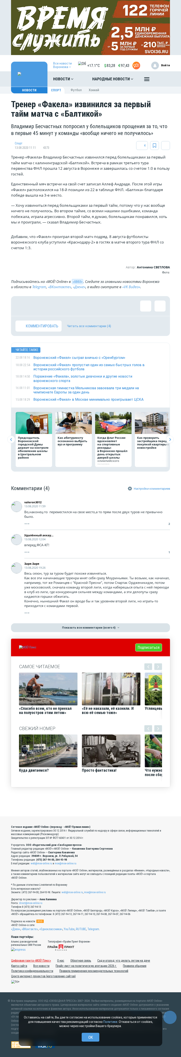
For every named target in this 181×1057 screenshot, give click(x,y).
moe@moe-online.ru (65, 863)
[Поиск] (162, 79)
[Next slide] (170, 439)
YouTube (69, 929)
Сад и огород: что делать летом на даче (123, 960)
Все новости (41, 966)
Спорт (56, 90)
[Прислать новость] (136, 65)
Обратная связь (80, 960)
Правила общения (134, 966)
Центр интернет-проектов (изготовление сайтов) (43, 976)
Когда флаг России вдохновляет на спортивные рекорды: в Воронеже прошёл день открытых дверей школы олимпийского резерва (112, 451)
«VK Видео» (131, 286)
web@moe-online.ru (41, 863)
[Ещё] (147, 80)
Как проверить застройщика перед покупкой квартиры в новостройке (153, 443)
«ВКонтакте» (59, 286)
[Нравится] (20, 306)
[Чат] (170, 1017)
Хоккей (94, 90)
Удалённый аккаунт (39, 535)
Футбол (76, 90)
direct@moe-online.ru (30, 903)
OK (90, 1037)
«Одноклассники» (50, 929)
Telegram (39, 286)
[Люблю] (49, 306)
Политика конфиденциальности (32, 971)
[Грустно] (78, 306)
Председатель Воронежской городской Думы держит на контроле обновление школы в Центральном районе (33, 447)
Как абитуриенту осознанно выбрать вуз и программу (72, 441)
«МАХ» (77, 281)
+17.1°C (93, 65)
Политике (110, 1022)
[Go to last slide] (11, 439)
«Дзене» (79, 286)
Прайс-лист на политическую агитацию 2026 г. (86, 966)
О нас (60, 960)
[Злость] (92, 306)
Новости (62, 79)
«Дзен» (15, 929)
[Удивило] (64, 306)
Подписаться (149, 647)
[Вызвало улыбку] (35, 306)
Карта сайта (19, 966)
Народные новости (111, 79)
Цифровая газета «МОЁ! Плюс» (31, 960)
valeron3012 (32, 502)
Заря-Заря (31, 564)
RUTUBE (81, 929)
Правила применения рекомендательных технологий (93, 971)
